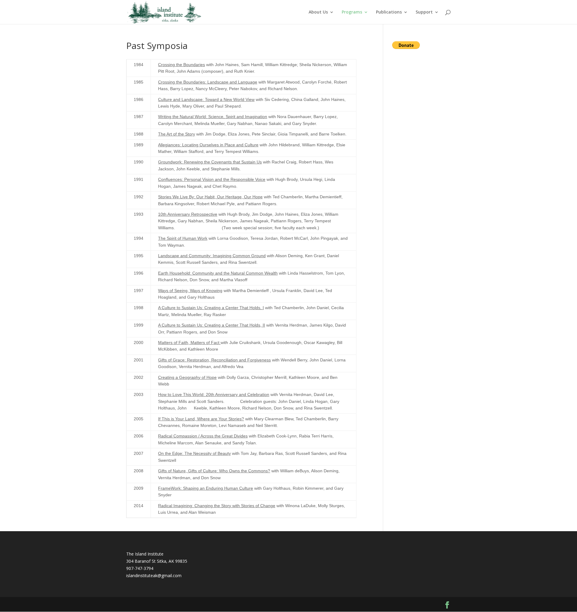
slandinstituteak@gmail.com (154, 575)
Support (424, 12)
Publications (389, 12)
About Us (318, 12)
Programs (352, 12)
